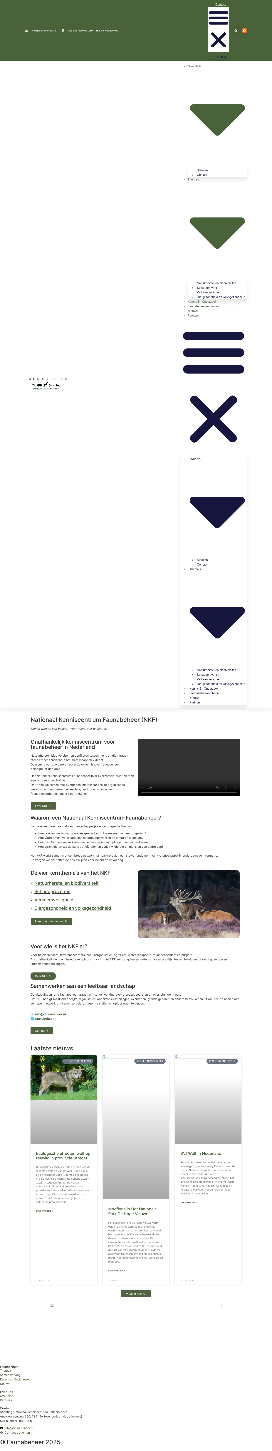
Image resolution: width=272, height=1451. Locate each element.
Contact (220, 4)
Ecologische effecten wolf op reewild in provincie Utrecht (63, 1155)
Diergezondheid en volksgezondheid (221, 297)
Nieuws (193, 310)
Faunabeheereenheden (203, 306)
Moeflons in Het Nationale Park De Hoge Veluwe (132, 1211)
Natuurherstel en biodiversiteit (66, 883)
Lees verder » (44, 1211)
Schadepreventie (52, 891)
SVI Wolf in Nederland (200, 1153)
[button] (218, 29)
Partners (193, 315)
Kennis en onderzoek (202, 301)
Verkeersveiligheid (53, 899)
